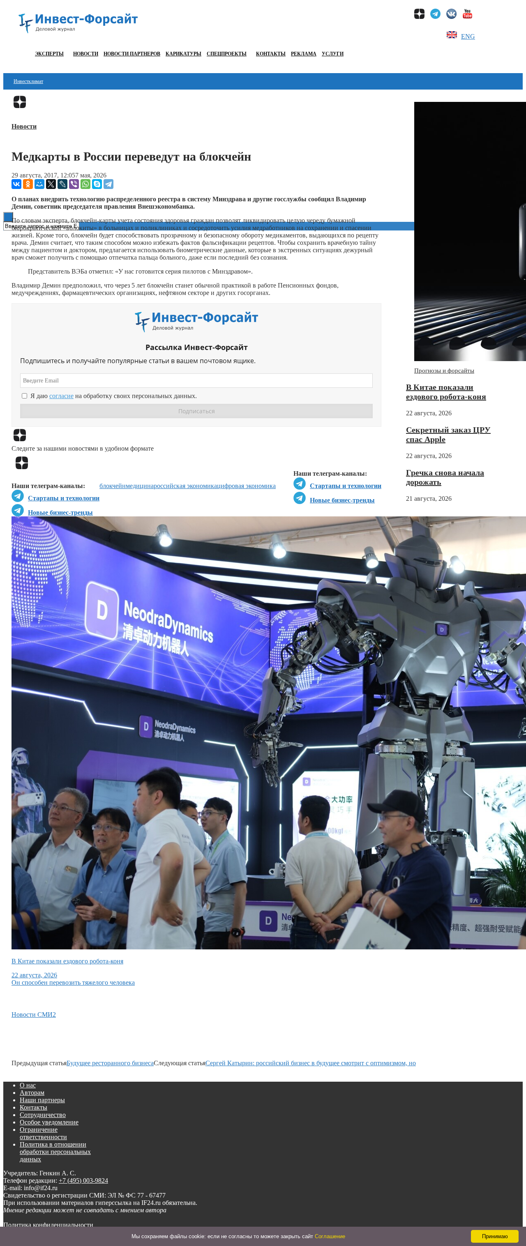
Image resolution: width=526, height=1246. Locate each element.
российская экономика (185, 485)
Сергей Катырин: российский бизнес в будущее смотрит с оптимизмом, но (310, 1062)
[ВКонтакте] (16, 184)
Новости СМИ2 (34, 1014)
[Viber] (74, 184)
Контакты (271, 54)
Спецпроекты (227, 54)
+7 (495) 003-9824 (83, 1180)
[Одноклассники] (28, 184)
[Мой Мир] (39, 184)
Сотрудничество (43, 1114)
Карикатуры (183, 54)
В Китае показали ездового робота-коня (446, 391)
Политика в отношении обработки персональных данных (55, 1152)
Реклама (303, 54)
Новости (85, 54)
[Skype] (97, 184)
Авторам (32, 1092)
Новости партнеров (132, 54)
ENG (468, 36)
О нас (28, 1085)
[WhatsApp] (85, 184)
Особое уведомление (49, 1122)
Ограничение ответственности (43, 1133)
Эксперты (49, 54)
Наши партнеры (42, 1099)
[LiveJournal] (62, 184)
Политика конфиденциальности (48, 1224)
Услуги (333, 54)
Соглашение (330, 1236)
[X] (51, 184)
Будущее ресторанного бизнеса (110, 1062)
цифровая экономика (246, 485)
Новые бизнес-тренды (342, 500)
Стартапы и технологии (345, 485)
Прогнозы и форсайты (444, 370)
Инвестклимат (28, 81)
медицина (140, 485)
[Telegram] (108, 184)
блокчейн (112, 485)
